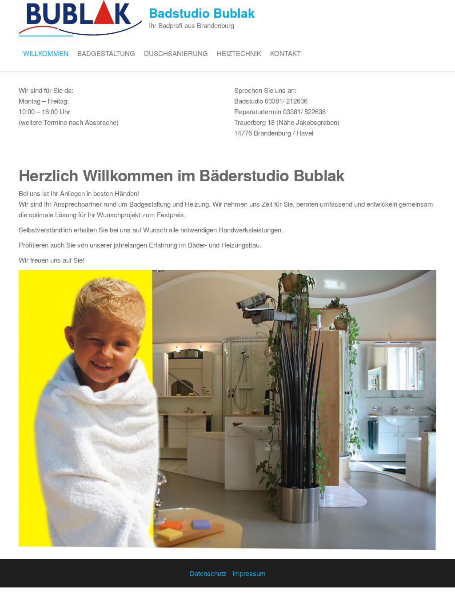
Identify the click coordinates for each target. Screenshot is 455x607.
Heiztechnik (239, 53)
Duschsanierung (176, 53)
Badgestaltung (106, 53)
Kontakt (285, 53)
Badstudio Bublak (202, 13)
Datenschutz (208, 573)
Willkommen (45, 53)
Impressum (249, 573)
